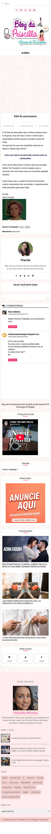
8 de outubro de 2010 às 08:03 (18, 337)
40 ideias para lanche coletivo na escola (26, 738)
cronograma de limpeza (11, 792)
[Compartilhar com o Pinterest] (29, 227)
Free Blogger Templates (38, 819)
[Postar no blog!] (22, 227)
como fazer (13, 783)
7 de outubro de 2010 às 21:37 (18, 314)
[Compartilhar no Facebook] (27, 227)
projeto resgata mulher (10, 797)
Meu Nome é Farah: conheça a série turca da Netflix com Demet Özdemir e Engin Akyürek (28, 749)
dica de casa (37, 783)
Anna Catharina (14, 312)
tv (23, 778)
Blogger (31, 407)
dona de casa (15, 778)
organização (7, 787)
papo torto (10, 126)
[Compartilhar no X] (24, 227)
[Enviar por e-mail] (20, 227)
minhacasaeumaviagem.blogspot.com (23, 334)
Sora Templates (19, 819)
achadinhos (35, 792)
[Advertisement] (25, 87)
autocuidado (25, 783)
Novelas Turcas (29, 787)
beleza (4, 778)
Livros (4, 783)
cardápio (17, 787)
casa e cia (30, 778)
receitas (40, 778)
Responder (12, 326)
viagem (25, 792)
